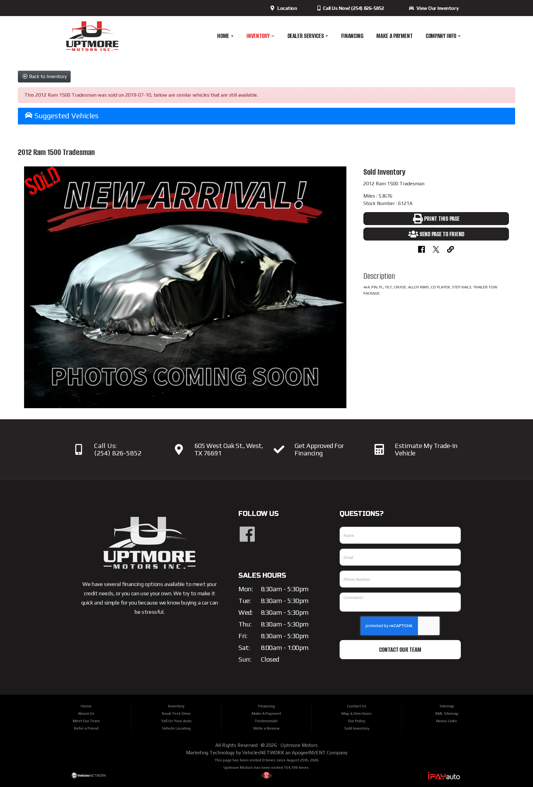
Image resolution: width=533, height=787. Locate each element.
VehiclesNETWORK (263, 753)
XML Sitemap (446, 713)
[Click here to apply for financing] (278, 449)
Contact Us (356, 706)
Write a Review (266, 728)
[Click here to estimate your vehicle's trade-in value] (379, 449)
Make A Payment (394, 35)
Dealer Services (306, 35)
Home (223, 35)
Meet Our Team (86, 720)
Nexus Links (446, 720)
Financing (352, 35)
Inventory (258, 35)
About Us (86, 713)
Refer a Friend (86, 728)
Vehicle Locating (176, 728)
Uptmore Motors (299, 745)
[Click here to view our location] (178, 449)
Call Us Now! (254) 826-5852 (353, 8)
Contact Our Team (400, 649)
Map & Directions (356, 713)
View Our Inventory (436, 8)
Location (286, 8)
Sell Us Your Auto (176, 720)
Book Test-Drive (176, 713)
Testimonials (266, 720)
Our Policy (356, 720)
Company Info (441, 35)
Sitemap (447, 706)
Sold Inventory (356, 728)
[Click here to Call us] (78, 449)
